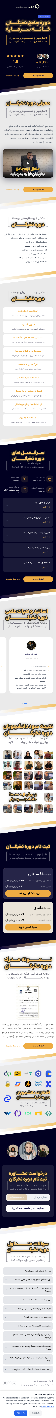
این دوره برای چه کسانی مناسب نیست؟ (34, 1308)
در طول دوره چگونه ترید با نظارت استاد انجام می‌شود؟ (32, 1336)
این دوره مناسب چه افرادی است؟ (37, 1300)
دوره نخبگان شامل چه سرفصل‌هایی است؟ (33, 1279)
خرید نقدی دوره (28, 927)
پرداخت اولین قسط (28, 893)
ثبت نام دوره (38, 75)
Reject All (35, 1413)
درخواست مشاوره (13, 75)
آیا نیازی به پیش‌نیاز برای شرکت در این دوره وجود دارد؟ (30, 1359)
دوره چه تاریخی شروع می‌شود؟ (38, 1271)
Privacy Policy (47, 1406)
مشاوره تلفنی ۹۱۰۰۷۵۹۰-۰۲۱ (30, 1208)
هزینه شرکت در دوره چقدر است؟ (37, 1317)
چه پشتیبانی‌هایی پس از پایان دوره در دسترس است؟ (31, 1348)
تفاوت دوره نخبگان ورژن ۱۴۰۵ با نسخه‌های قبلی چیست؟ (30, 1290)
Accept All (21, 1413)
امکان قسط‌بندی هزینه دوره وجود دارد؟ (34, 1326)
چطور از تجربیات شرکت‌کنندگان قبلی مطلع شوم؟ (30, 1369)
